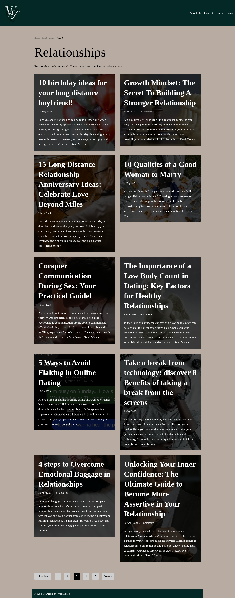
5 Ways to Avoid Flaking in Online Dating (67, 372)
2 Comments (145, 314)
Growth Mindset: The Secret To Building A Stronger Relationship (160, 92)
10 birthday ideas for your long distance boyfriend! (72, 92)
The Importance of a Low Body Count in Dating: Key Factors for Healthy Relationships (157, 285)
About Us (195, 13)
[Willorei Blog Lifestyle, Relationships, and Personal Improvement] (12, 13)
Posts (230, 13)
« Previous (43, 576)
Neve (37, 593)
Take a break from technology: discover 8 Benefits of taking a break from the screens (160, 382)
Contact (208, 13)
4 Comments (147, 523)
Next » (108, 576)
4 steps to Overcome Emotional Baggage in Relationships (74, 474)
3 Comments (62, 493)
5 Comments (147, 111)
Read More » (78, 144)
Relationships (48, 38)
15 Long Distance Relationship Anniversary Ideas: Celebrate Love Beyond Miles (69, 184)
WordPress (63, 593)
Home (219, 13)
